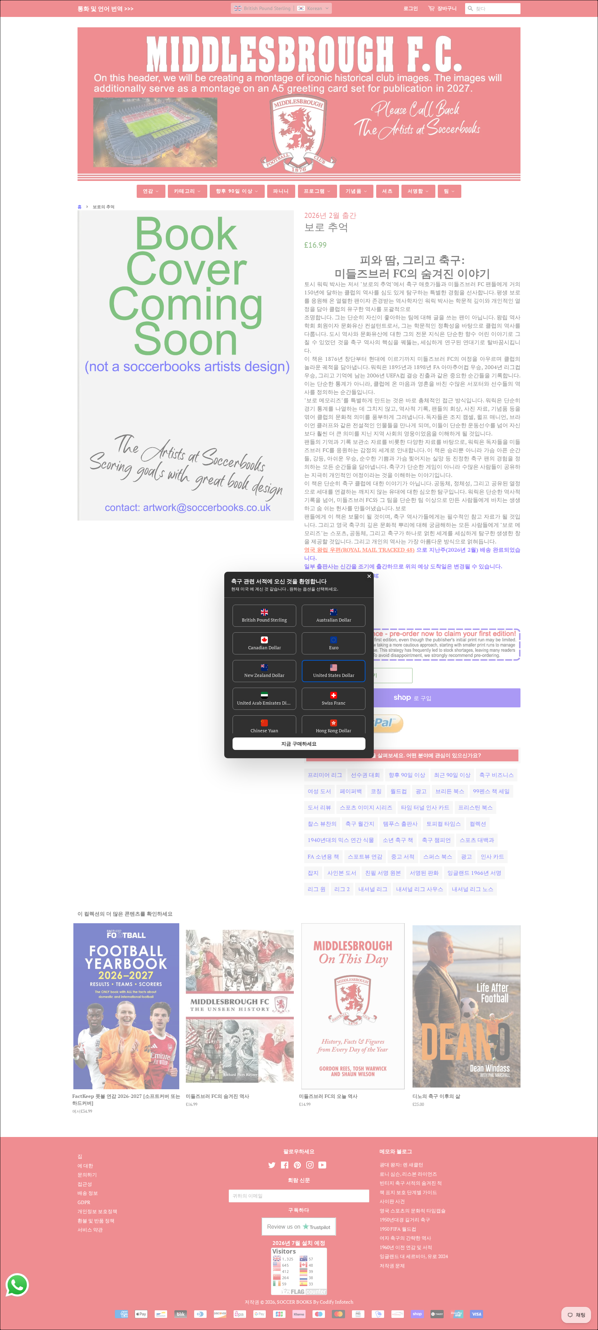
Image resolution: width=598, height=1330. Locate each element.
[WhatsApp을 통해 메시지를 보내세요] (17, 1285)
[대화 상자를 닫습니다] (369, 576)
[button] (264, 616)
